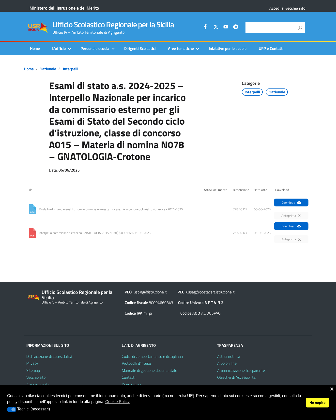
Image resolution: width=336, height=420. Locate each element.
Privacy (32, 363)
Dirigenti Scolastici (140, 48)
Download (288, 202)
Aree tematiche (181, 48)
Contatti (128, 377)
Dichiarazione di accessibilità (49, 356)
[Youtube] (225, 27)
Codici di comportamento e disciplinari (152, 356)
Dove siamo (131, 384)
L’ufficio (59, 48)
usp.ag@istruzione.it (150, 292)
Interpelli (70, 69)
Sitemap (33, 370)
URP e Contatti (271, 48)
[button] (11, 409)
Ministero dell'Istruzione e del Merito (64, 8)
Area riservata (37, 384)
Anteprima (288, 215)
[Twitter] (216, 27)
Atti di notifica (228, 356)
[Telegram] (235, 27)
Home (35, 48)
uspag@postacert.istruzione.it (210, 292)
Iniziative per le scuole (227, 48)
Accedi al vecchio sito (287, 8)
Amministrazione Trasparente (241, 370)
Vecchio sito (36, 377)
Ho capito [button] (317, 403)
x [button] (332, 388)
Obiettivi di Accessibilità (236, 377)
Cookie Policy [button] (117, 402)
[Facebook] (206, 27)
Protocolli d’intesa (136, 363)
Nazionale (48, 69)
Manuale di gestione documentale (149, 370)
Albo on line (227, 363)
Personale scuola (95, 48)
